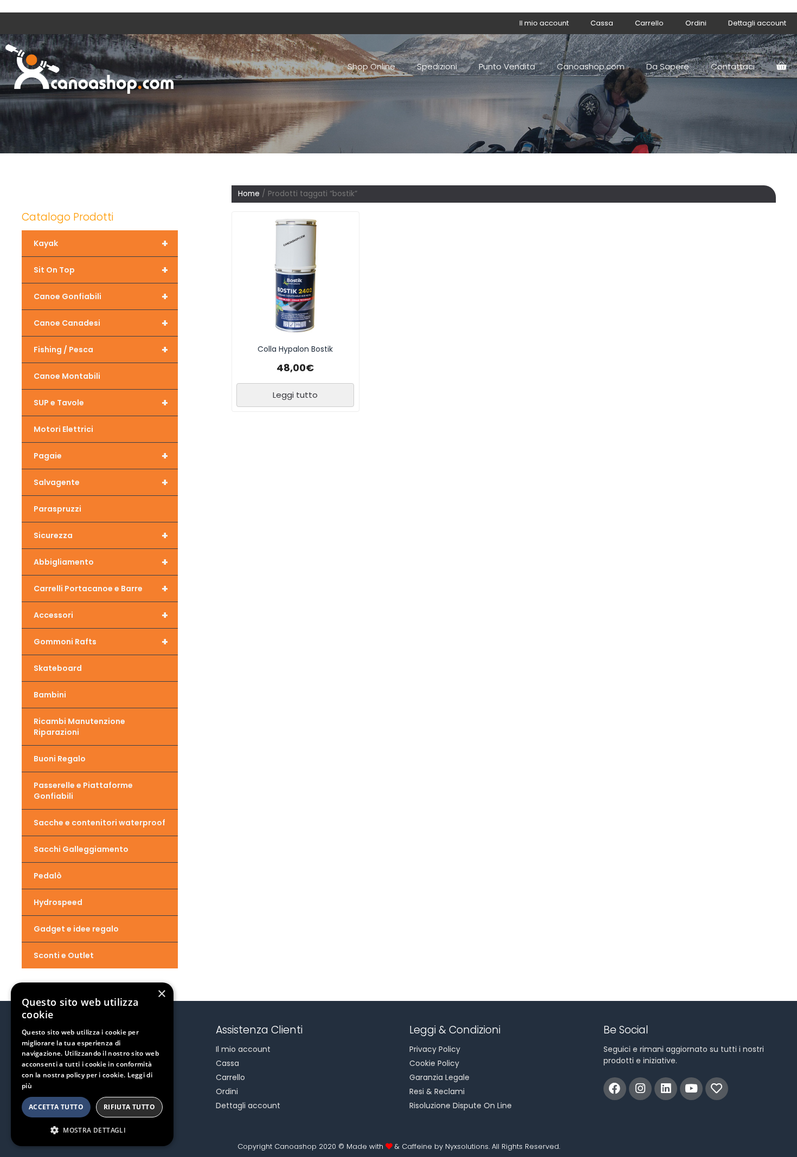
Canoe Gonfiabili (101, 296)
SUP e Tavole (101, 402)
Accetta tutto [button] (56, 1106)
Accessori (101, 615)
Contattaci (733, 66)
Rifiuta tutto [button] (129, 1106)
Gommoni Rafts (101, 641)
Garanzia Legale (439, 1077)
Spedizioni (437, 66)
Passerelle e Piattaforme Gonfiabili (83, 791)
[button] (92, 1129)
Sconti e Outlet (64, 955)
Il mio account (544, 23)
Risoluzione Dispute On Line (460, 1105)
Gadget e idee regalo (76, 928)
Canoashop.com (591, 66)
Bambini (50, 694)
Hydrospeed (58, 902)
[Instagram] (640, 1088)
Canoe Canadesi (101, 323)
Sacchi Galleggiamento (81, 849)
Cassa (601, 23)
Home (249, 194)
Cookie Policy (434, 1063)
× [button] (161, 994)
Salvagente (101, 482)
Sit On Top (101, 269)
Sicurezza (101, 535)
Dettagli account (757, 23)
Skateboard (58, 668)
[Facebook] (614, 1088)
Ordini (695, 23)
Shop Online (371, 66)
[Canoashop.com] (92, 66)
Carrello (649, 23)
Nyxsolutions (467, 1146)
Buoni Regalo (60, 758)
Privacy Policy (434, 1049)
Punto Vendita (507, 66)
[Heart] (716, 1088)
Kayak (101, 243)
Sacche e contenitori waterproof (99, 822)
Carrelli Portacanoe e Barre (101, 588)
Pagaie (101, 455)
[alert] (92, 1064)
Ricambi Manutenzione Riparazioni (79, 727)
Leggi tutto (295, 394)
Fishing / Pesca (101, 349)
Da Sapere (667, 66)
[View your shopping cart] (781, 66)
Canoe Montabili (67, 376)
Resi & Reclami (437, 1091)
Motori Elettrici (63, 429)
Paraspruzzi (57, 508)
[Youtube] (691, 1088)
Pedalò (48, 875)
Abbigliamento (101, 562)
